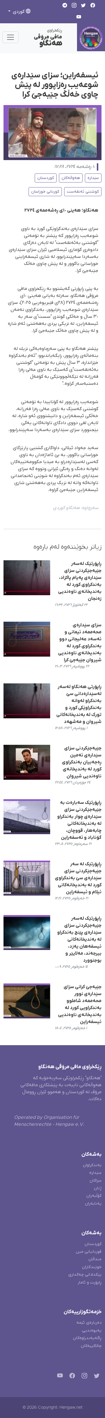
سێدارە (93, 178)
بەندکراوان (92, 1165)
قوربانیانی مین (89, 1251)
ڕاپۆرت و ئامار (90, 1282)
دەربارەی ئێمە (89, 1322)
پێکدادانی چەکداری (85, 1274)
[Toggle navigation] (10, 37)
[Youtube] (59, 1376)
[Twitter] (95, 1376)
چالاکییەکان (91, 1346)
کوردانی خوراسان (45, 191)
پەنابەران (93, 1203)
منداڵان (95, 1259)
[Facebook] (71, 1376)
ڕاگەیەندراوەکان (87, 1338)
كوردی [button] (19, 12)
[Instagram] (83, 1376)
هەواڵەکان (71, 178)
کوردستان (45, 178)
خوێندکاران (92, 1267)
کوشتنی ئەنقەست (83, 191)
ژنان (98, 1188)
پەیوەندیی (92, 1330)
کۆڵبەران (94, 1196)
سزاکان (96, 1180)
